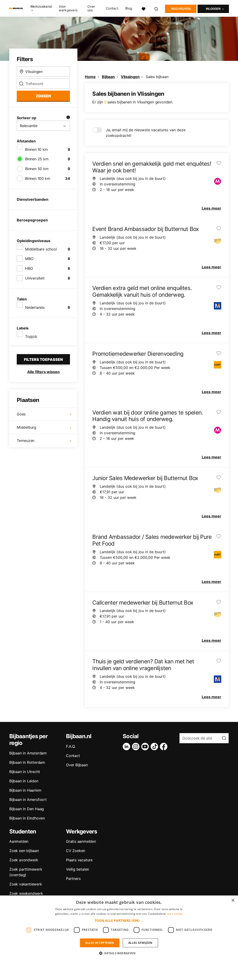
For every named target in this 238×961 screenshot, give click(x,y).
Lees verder (175, 914)
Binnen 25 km (37, 159)
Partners (73, 878)
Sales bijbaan (157, 76)
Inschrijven (180, 8)
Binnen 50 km (37, 168)
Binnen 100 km (37, 178)
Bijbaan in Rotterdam (27, 762)
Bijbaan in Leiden (23, 781)
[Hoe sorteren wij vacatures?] (68, 118)
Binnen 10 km (36, 149)
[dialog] (119, 928)
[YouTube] (146, 746)
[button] (119, 920)
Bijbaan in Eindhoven (27, 818)
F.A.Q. (71, 746)
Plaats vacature (79, 860)
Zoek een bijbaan (24, 850)
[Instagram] (136, 746)
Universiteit (35, 278)
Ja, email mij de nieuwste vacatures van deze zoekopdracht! (145, 133)
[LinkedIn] (127, 746)
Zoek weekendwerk (26, 893)
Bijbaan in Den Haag (26, 808)
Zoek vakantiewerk (25, 884)
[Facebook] (164, 746)
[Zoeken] (156, 8)
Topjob (31, 336)
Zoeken (43, 96)
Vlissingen (130, 76)
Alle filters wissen (43, 371)
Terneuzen (25, 440)
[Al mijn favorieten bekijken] (143, 8)
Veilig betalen (77, 869)
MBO (29, 258)
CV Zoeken (75, 850)
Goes (21, 414)
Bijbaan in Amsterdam (28, 753)
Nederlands (35, 307)
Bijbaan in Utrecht (24, 771)
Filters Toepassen (43, 359)
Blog (128, 8)
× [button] (233, 900)
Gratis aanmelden (81, 841)
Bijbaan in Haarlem (25, 790)
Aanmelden (18, 841)
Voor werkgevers (68, 8)
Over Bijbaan (77, 765)
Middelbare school (41, 249)
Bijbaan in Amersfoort (28, 799)
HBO (29, 268)
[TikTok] (155, 746)
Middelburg (26, 427)
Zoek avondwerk (23, 860)
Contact (112, 8)
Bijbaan (108, 76)
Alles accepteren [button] (99, 943)
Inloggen (213, 8)
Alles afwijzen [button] (140, 943)
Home (90, 76)
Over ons (91, 8)
